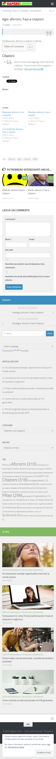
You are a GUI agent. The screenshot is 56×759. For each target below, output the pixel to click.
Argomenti (36, 11)
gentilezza (28, 496)
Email (32, 239)
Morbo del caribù (26, 508)
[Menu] (52, 3)
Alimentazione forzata (10, 469)
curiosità (43, 484)
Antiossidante (8, 473)
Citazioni (27, 159)
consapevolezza (38, 480)
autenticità (21, 472)
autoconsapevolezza (36, 473)
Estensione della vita (39, 492)
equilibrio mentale (20, 492)
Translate (24, 350)
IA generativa (42, 496)
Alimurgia (40, 469)
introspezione (22, 500)
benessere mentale (13, 476)
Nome (8, 239)
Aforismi (12, 159)
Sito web (9, 250)
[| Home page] (22, 3)
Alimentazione (43, 465)
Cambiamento (28, 476)
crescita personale (29, 484)
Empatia (24, 488)
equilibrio (34, 488)
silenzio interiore (30, 516)
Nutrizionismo (10, 512)
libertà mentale (9, 504)
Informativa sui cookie (16, 747)
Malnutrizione (22, 504)
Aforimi (6, 465)
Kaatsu (33, 500)
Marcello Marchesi (32, 69)
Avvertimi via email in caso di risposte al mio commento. (24, 266)
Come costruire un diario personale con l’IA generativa (27, 700)
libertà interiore (45, 500)
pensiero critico (34, 512)
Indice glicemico (8, 500)
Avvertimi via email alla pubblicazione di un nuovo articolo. (27, 278)
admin (7, 25)
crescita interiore (10, 484)
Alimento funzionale (28, 469)
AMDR (48, 469)
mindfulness (12, 507)
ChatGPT (41, 476)
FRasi (35, 159)
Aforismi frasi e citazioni (15, 11)
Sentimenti (12, 515)
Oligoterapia (22, 512)
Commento (10, 219)
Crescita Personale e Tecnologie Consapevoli (22, 570)
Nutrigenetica (39, 508)
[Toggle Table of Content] (28, 47)
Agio (19, 159)
